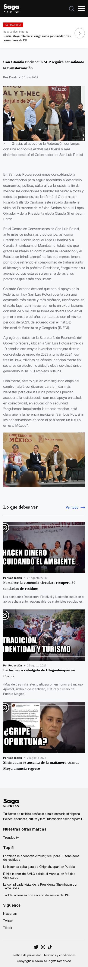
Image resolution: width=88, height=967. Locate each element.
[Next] (80, 33)
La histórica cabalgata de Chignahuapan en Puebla (39, 866)
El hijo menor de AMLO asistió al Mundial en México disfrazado (39, 875)
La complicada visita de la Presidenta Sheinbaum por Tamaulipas (40, 886)
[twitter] (43, 947)
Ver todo (72, 507)
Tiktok (7, 928)
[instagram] (36, 947)
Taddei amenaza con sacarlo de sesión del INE (36, 895)
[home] (11, 8)
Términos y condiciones (60, 955)
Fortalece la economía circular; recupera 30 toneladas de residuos (41, 857)
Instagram (10, 913)
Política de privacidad (27, 955)
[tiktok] (50, 947)
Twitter (8, 920)
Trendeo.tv (11, 837)
